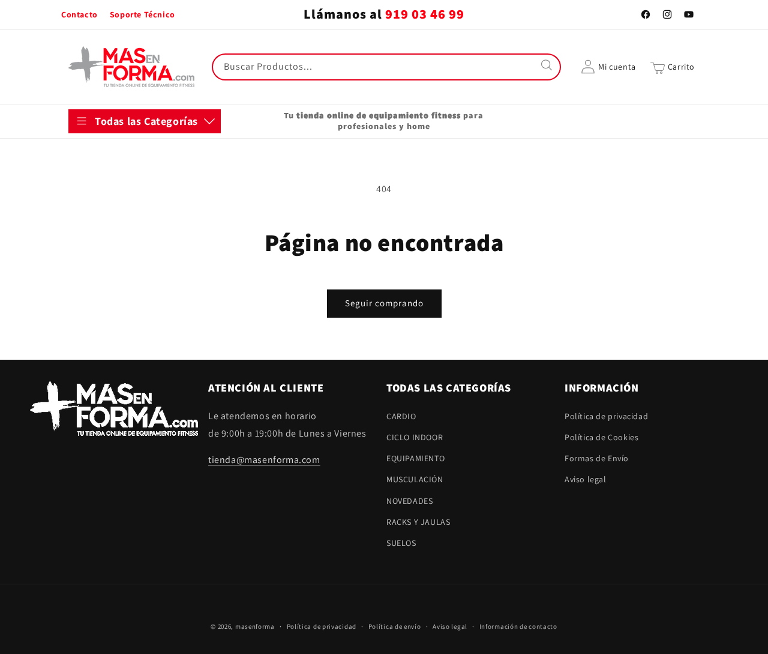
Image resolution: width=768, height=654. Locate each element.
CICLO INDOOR (108, 183)
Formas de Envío (597, 458)
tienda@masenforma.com (264, 459)
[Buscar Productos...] (548, 66)
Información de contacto (518, 626)
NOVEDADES (103, 272)
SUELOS (95, 330)
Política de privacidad (606, 415)
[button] (672, 66)
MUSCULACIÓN (108, 242)
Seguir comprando (384, 303)
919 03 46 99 (424, 14)
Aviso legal (586, 479)
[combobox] (387, 66)
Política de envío (394, 626)
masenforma (255, 626)
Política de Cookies (601, 436)
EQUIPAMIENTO (109, 212)
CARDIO (95, 153)
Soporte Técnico (142, 14)
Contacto (79, 14)
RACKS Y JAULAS (112, 301)
